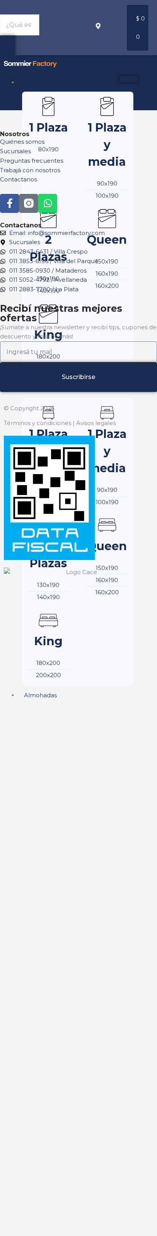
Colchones (39, 82)
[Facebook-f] (9, 203)
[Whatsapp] (47, 203)
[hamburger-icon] (128, 79)
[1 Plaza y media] (107, 106)
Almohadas (40, 695)
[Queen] (107, 218)
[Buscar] (7, 45)
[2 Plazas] (48, 218)
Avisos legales (96, 423)
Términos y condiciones (37, 423)
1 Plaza (48, 128)
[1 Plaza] (48, 106)
